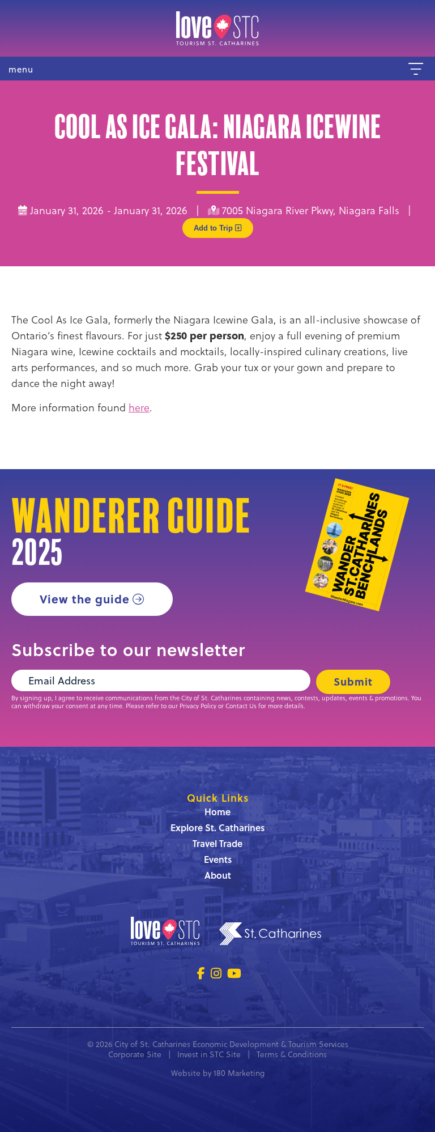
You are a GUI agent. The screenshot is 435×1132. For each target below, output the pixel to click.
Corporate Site (134, 1054)
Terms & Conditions (292, 1054)
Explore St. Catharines (217, 827)
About (217, 875)
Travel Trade (217, 843)
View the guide (85, 598)
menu (20, 69)
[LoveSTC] (217, 28)
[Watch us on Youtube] (234, 973)
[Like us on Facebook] (201, 973)
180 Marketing (239, 1073)
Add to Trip (214, 228)
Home (217, 811)
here (139, 407)
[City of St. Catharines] (270, 935)
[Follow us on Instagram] (216, 973)
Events (218, 859)
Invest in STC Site (209, 1054)
